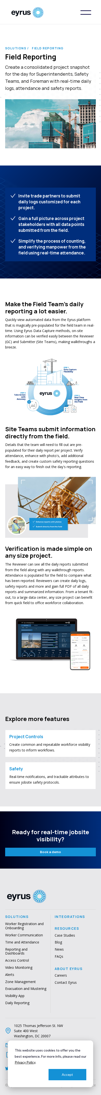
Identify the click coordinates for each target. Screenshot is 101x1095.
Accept (67, 1074)
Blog (58, 942)
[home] (45, 12)
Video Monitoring (18, 968)
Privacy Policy (25, 1062)
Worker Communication (24, 935)
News (59, 949)
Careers (61, 975)
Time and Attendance (22, 942)
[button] (85, 12)
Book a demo (50, 852)
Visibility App (15, 996)
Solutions (17, 917)
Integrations (70, 917)
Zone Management (20, 982)
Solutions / (17, 48)
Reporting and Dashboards (16, 951)
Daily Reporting (17, 1003)
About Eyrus (69, 969)
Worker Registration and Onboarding (24, 926)
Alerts (9, 975)
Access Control (17, 960)
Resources (67, 928)
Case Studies (65, 935)
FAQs (59, 957)
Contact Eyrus (66, 983)
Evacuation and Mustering (25, 989)
